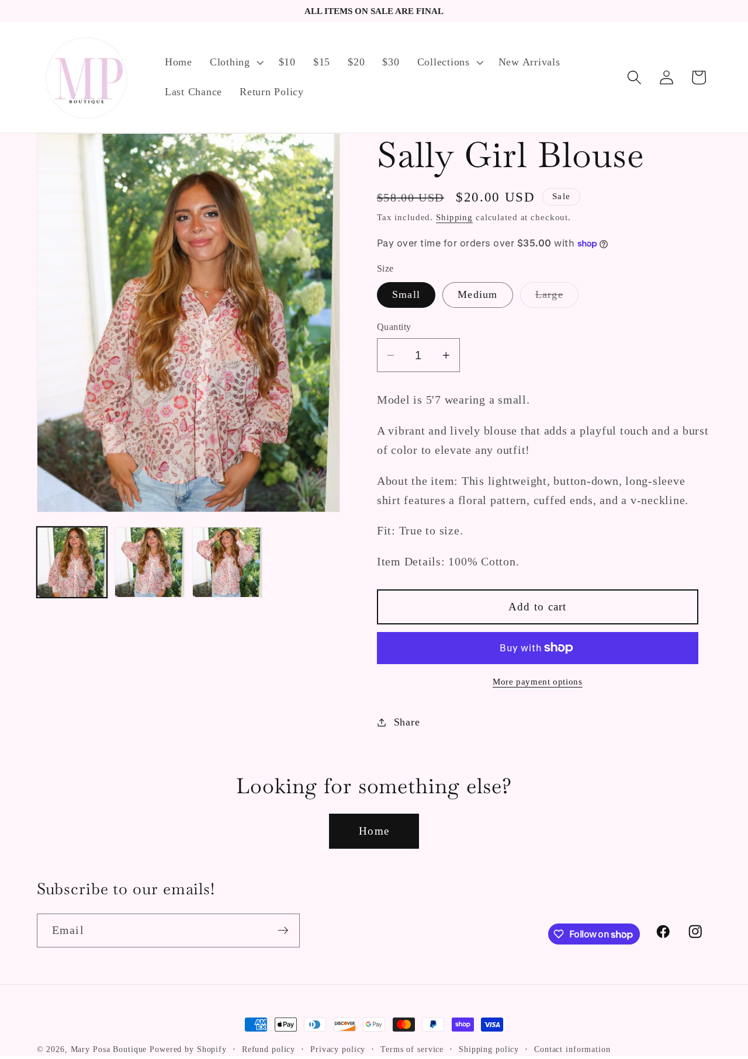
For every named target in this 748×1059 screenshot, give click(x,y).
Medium (478, 294)
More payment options (538, 681)
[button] (235, 62)
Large (557, 298)
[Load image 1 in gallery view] (72, 562)
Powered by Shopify (188, 1049)
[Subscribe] (283, 930)
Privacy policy (337, 1049)
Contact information (572, 1049)
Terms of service (412, 1049)
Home (374, 831)
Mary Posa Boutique (109, 1049)
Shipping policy (489, 1049)
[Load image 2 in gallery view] (150, 562)
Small (406, 294)
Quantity (394, 327)
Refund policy (268, 1049)
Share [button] (407, 722)
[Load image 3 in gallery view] (227, 562)
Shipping (454, 217)
